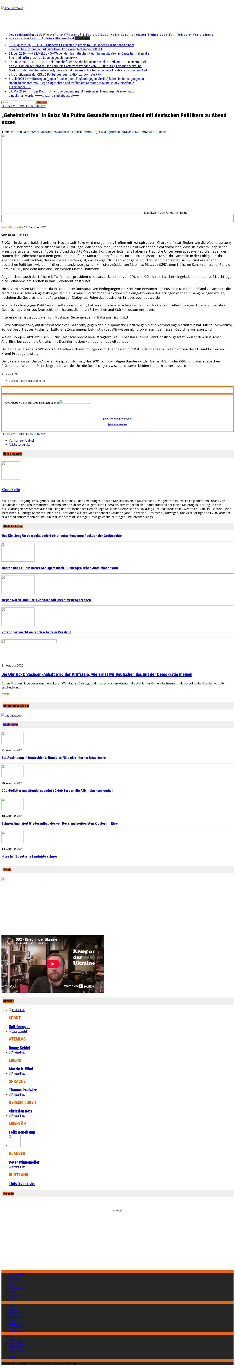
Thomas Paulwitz (23, 1090)
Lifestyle (90, 34)
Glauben (104, 34)
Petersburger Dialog (96, 132)
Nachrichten (10, 724)
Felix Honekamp (22, 1132)
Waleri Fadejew (156, 132)
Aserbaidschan (43, 132)
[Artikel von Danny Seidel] (18, 1031)
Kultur (116, 34)
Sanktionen (138, 132)
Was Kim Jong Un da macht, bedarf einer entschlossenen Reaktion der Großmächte (61, 536)
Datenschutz (16, 1350)
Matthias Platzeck (69, 132)
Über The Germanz (19, 1343)
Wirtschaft (74, 34)
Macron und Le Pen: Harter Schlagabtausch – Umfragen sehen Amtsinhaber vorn (59, 568)
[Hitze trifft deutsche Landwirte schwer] (12, 842)
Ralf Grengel (19, 1026)
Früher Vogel (158, 34)
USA (11, 1282)
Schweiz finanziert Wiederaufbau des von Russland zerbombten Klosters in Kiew (59, 823)
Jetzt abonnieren (117, 424)
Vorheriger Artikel (21, 440)
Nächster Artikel (20, 445)
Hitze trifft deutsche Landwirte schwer (29, 856)
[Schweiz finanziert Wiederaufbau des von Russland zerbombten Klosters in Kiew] (12, 809)
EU (55, 132)
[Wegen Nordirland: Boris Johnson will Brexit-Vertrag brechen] (18, 593)
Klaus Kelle (15, 227)
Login (12, 1357)
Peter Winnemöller (24, 1162)
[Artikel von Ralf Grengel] (17, 1010)
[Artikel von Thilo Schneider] (17, 1167)
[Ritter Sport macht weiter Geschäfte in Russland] (18, 625)
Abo (11, 1336)
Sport (143, 34)
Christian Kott (20, 1111)
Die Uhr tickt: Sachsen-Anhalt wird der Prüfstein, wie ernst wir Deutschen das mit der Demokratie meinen (96, 674)
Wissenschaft (20, 38)
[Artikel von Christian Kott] (17, 1094)
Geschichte (130, 34)
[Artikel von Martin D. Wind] (17, 1052)
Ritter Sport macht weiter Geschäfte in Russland (36, 632)
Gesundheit (65, 38)
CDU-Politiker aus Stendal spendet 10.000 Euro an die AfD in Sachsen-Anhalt (57, 791)
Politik (59, 34)
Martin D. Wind (21, 1069)
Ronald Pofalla (120, 132)
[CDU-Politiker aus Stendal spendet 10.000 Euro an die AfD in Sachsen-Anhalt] (12, 776)
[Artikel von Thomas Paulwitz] (17, 1073)
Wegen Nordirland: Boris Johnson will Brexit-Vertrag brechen (46, 600)
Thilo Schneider (22, 1183)
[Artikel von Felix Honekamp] (17, 1115)
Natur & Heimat (43, 38)
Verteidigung (203, 34)
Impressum (15, 1347)
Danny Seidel (19, 1047)
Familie (175, 34)
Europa (34, 34)
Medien (187, 34)
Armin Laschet (23, 132)
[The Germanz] (39, 8)
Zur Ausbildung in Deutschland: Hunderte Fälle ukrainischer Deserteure (53, 758)
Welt (50, 34)
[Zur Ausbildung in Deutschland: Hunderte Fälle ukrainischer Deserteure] (12, 743)
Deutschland (19, 34)
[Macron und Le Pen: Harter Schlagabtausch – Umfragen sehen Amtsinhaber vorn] (18, 560)
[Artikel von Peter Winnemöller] (15, 1145)
